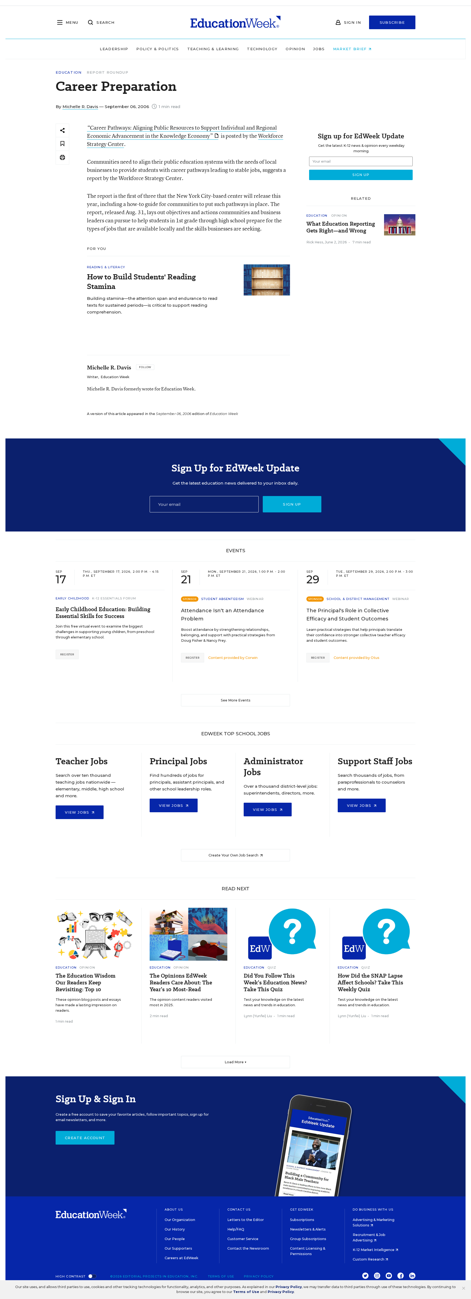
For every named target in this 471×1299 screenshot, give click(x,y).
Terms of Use (221, 1276)
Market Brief (350, 49)
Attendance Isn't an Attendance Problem (222, 615)
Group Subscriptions (308, 1239)
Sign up (292, 504)
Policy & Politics (157, 49)
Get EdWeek (301, 1209)
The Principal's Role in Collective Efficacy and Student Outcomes (347, 615)
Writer (92, 377)
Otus (375, 658)
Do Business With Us (373, 1209)
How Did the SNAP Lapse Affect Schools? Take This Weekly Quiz (370, 982)
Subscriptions (302, 1220)
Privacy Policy (259, 1276)
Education (69, 72)
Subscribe (392, 22)
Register (67, 654)
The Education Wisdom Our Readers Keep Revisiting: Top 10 (86, 982)
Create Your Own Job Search (234, 855)
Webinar (255, 599)
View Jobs (78, 812)
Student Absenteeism (222, 599)
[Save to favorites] (62, 144)
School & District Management (358, 599)
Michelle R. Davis (80, 106)
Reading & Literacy (106, 267)
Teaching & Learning (213, 49)
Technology (262, 49)
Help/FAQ (235, 1229)
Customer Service (242, 1239)
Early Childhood (72, 598)
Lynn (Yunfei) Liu (258, 1016)
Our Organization (180, 1220)
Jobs (319, 49)
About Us (174, 1209)
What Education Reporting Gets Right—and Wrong (340, 227)
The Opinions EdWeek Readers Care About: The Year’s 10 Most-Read (181, 982)
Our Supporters (178, 1248)
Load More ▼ (236, 1062)
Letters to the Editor (245, 1220)
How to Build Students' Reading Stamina (141, 281)
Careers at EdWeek (181, 1258)
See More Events (235, 700)
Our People (175, 1239)
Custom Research (369, 1259)
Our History (175, 1229)
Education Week (115, 377)
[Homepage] (235, 22)
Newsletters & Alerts (308, 1229)
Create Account (85, 1138)
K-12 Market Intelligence (374, 1250)
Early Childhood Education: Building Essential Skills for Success (103, 613)
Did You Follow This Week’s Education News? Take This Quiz (275, 982)
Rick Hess (314, 242)
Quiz (271, 967)
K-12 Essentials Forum (114, 598)
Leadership (114, 49)
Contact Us (238, 1209)
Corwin (251, 658)
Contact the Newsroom (248, 1248)
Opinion (295, 49)
